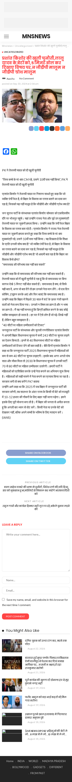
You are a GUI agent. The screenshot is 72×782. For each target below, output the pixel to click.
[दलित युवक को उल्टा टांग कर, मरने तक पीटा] (12, 645)
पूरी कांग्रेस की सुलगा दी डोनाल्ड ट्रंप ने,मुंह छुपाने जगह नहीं (47, 681)
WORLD (33, 761)
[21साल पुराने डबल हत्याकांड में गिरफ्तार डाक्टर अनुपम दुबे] (12, 719)
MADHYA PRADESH (54, 761)
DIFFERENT (56, 767)
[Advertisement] (36, 7)
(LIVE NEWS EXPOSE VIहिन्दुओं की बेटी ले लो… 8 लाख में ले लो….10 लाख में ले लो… (46, 732)
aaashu (11, 78)
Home (9, 761)
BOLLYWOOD (20, 767)
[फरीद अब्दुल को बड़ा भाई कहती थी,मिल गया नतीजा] (12, 702)
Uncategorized (13, 52)
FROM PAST (37, 773)
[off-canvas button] (6, 36)
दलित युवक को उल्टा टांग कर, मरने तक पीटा (46, 642)
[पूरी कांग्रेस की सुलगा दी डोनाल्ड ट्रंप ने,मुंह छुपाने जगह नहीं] (12, 685)
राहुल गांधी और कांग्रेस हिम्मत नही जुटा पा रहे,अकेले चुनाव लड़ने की (36, 507)
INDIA (21, 761)
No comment (26, 78)
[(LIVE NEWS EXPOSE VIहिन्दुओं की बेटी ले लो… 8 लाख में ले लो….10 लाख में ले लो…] (12, 735)
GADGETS (39, 767)
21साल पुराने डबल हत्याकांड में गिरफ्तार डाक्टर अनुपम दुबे (46, 716)
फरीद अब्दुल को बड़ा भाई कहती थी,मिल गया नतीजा (45, 698)
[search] (65, 36)
